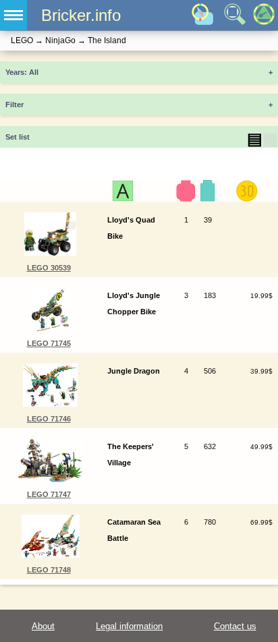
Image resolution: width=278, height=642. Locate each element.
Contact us (235, 626)
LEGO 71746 (49, 419)
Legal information (129, 626)
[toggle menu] (13, 15)
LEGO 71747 (49, 494)
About (43, 626)
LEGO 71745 (49, 343)
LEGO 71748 (49, 570)
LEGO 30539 (49, 268)
